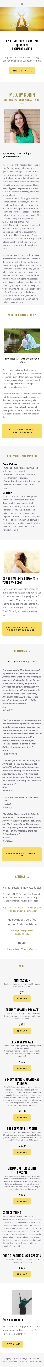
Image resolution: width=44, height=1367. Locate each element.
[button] (22, 3)
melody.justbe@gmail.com (22, 930)
